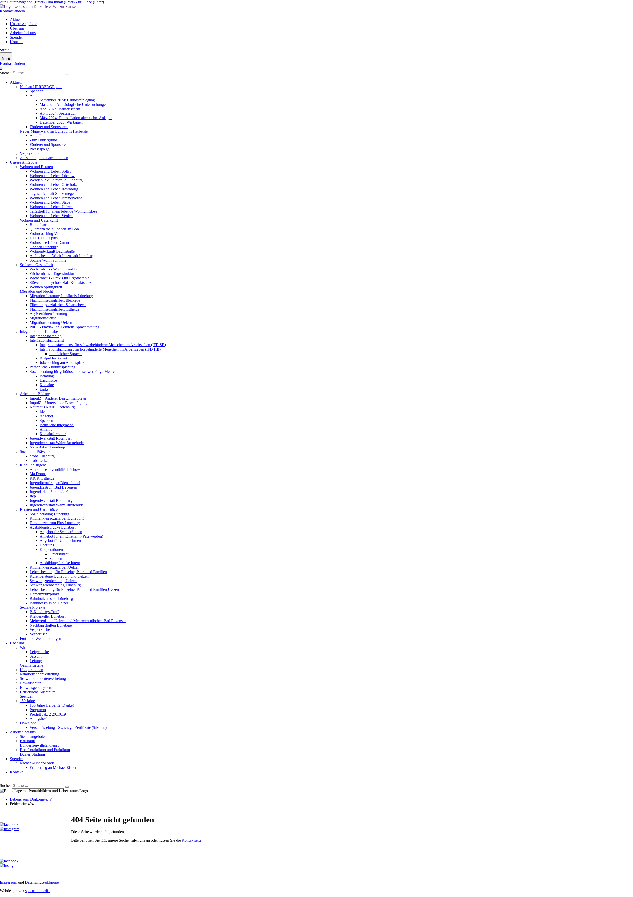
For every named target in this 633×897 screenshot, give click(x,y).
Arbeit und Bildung (35, 394)
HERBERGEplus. (44, 238)
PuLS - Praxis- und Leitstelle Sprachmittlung (64, 327)
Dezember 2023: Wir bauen (61, 122)
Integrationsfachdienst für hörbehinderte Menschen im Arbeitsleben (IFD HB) (100, 349)
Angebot (46, 416)
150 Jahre (27, 701)
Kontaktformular (53, 434)
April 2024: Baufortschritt (60, 109)
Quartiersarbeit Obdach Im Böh (54, 229)
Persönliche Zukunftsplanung (52, 367)
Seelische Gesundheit (36, 265)
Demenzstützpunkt (44, 594)
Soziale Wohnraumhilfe (48, 260)
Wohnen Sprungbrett (46, 287)
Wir (22, 647)
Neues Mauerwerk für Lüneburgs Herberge (54, 131)
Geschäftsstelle (31, 665)
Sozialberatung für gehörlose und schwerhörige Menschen (75, 371)
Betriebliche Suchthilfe (37, 692)
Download (28, 723)
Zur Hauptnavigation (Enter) (22, 2)
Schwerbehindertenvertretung (43, 678)
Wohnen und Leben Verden (51, 216)
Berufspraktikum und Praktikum (45, 750)
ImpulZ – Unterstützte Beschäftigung (59, 403)
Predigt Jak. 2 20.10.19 (48, 714)
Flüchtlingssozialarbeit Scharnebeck (58, 305)
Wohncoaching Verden (47, 233)
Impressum (8, 882)
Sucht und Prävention (36, 451)
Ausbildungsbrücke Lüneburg (53, 527)
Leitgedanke (39, 652)
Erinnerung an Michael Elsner (53, 767)
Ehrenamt (27, 741)
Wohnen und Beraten (36, 167)
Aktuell (16, 19)
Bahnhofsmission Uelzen (49, 603)
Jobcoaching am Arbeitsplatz (62, 362)
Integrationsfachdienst (47, 340)
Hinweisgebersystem (36, 687)
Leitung (36, 661)
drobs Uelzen (40, 460)
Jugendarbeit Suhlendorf (49, 492)
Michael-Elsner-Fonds (37, 763)
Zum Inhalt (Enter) (60, 2)
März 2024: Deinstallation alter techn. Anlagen (76, 118)
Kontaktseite (191, 840)
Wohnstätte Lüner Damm (49, 242)
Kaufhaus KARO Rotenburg (52, 407)
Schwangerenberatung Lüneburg (55, 585)
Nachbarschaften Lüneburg (51, 625)
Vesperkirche (30, 153)
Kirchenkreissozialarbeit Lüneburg (57, 518)
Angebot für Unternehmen (60, 540)
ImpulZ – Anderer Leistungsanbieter (58, 398)
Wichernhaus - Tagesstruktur (52, 273)
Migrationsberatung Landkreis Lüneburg (61, 296)
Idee (43, 411)
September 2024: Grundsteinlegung (67, 100)
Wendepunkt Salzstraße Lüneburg (56, 180)
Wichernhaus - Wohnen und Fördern (58, 269)
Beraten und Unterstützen (40, 509)
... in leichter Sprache (65, 354)
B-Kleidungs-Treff (44, 612)
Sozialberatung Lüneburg (49, 514)
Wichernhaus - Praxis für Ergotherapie (59, 278)
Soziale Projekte (32, 607)
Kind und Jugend (33, 465)
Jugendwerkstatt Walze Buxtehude (57, 443)
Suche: (5, 73)
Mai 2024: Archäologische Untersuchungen (74, 104)
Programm (38, 710)
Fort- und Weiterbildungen (40, 638)
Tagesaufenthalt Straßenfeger (52, 193)
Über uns (17, 28)
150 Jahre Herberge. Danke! (52, 705)
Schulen (55, 558)
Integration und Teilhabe (39, 331)
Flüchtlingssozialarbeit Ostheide (54, 309)
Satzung (36, 656)
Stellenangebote (32, 736)
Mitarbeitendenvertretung (39, 674)
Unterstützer (58, 554)
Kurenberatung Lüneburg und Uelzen (59, 576)
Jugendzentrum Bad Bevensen (53, 487)
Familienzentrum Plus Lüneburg (55, 523)
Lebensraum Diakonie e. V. (31, 799)
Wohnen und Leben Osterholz (53, 184)
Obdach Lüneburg (44, 247)
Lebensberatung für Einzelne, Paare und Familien (68, 572)
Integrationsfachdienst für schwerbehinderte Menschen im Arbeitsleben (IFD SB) (103, 345)
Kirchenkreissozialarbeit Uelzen (54, 567)
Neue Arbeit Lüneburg (47, 447)
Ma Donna (38, 474)
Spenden (16, 37)
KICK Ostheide (42, 478)
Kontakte (47, 385)
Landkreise (48, 380)
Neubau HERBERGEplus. (41, 87)
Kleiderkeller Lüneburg (48, 616)
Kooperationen (51, 549)
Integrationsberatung (46, 336)
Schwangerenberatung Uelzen (53, 581)
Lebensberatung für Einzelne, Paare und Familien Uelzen (74, 589)
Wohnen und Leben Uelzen (51, 207)
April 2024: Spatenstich (58, 113)
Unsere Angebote (23, 24)
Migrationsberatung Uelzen (51, 322)
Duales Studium (32, 754)
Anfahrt (46, 429)
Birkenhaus (38, 225)
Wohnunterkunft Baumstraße (52, 251)
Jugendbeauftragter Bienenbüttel (55, 483)
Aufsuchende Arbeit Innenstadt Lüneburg (62, 256)
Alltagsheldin (40, 719)
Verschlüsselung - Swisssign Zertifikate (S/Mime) (68, 727)
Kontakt (16, 42)
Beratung (47, 376)
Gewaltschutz (30, 683)
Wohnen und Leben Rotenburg (54, 189)
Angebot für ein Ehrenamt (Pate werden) (71, 536)
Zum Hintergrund (43, 140)
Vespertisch (38, 634)
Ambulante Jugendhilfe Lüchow (55, 469)
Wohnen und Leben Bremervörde (56, 198)
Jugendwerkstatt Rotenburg (51, 438)
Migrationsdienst (43, 318)
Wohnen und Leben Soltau (50, 171)
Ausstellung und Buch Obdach (44, 158)
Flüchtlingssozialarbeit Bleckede (55, 300)
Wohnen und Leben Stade (50, 202)
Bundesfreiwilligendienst (39, 745)
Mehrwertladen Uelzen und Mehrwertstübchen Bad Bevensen (78, 621)
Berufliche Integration (57, 425)
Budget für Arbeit (53, 358)
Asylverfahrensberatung (48, 314)
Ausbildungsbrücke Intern (60, 563)
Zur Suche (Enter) (90, 2)
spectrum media (37, 891)
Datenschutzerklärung (42, 882)
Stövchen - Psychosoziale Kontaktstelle (60, 282)
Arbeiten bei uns (23, 33)
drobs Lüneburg (42, 456)
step (33, 496)
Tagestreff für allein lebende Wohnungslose (63, 211)
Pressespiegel (40, 149)
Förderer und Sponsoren (49, 127)
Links (44, 389)
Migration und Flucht (36, 291)
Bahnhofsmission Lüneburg (51, 598)
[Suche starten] (67, 74)
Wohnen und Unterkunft (39, 220)
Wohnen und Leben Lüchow (52, 176)
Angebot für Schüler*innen (61, 532)
